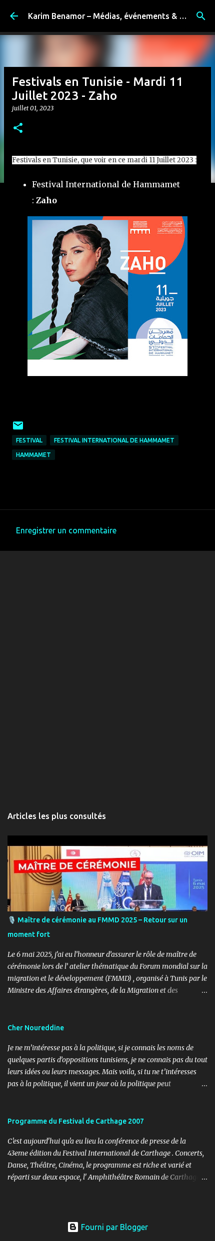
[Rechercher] (201, 16)
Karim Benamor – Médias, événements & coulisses (121, 15)
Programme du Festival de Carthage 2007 (76, 1121)
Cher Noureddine (36, 1028)
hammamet (33, 454)
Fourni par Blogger (113, 1227)
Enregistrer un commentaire (66, 530)
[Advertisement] (107, 673)
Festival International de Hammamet (114, 440)
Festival (29, 440)
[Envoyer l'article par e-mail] (18, 429)
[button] (18, 128)
